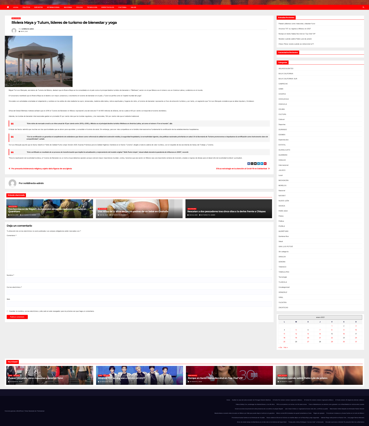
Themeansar (40, 411)
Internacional (53, 7)
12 (296, 334)
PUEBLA (282, 226)
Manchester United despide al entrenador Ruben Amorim (347, 408)
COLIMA (282, 109)
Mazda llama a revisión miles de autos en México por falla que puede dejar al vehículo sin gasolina (244, 413)
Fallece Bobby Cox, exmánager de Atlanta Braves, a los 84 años (255, 404)
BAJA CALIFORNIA (286, 74)
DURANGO (283, 129)
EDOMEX (282, 135)
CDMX (281, 89)
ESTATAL (282, 145)
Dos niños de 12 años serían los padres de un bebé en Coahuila (133, 211)
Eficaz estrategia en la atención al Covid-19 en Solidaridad (241, 169)
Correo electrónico (14, 287)
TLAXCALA (283, 282)
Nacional (68, 7)
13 (308, 334)
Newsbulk (31, 411)
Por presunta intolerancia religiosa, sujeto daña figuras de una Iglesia (41, 169)
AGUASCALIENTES (286, 68)
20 (308, 338)
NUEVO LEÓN (284, 201)
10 (356, 330)
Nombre (10, 275)
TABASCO (282, 267)
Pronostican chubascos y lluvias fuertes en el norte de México (345, 413)
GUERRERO (283, 155)
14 (320, 334)
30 (344, 342)
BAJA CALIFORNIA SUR (288, 79)
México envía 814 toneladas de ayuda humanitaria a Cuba (293, 413)
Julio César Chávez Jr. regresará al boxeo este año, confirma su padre (306, 408)
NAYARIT (282, 196)
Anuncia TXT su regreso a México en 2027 (295, 29)
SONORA (282, 262)
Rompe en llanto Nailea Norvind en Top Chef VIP (297, 34)
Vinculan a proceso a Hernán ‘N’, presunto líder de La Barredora (344, 422)
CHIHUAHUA (284, 99)
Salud (133, 7)
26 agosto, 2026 (16, 381)
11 (284, 334)
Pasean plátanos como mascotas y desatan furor (297, 24)
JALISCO (282, 170)
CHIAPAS (282, 94)
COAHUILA (283, 104)
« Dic (280, 347)
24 (356, 338)
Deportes (38, 7)
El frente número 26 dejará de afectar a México (349, 400)
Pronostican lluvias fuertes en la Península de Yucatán (248, 417)
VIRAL (281, 297)
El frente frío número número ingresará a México (287, 400)
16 (344, 334)
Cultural (122, 7)
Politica (26, 7)
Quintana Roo (284, 236)
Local (16, 7)
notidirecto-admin (28, 29)
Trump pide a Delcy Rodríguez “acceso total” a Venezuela (305, 422)
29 (332, 342)
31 (356, 342)
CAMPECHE (283, 84)
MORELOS (282, 185)
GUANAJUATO (284, 150)
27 (308, 342)
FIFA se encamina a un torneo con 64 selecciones (292, 404)
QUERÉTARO (283, 231)
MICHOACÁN (284, 180)
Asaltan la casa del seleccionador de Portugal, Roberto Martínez (251, 400)
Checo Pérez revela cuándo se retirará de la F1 (296, 44)
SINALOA (282, 257)
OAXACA (282, 206)
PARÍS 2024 (283, 211)
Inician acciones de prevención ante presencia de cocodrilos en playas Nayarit (259, 408)
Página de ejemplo (319, 413)
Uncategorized (284, 287)
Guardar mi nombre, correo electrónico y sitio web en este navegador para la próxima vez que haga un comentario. (51, 311)
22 (332, 338)
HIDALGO (282, 160)
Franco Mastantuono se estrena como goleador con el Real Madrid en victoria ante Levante (336, 404)
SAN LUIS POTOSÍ (286, 246)
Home (228, 400)
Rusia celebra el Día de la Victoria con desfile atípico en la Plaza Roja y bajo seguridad (293, 417)
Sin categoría (16, 18)
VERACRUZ (283, 292)
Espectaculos (107, 7)
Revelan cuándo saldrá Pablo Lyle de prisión (295, 39)
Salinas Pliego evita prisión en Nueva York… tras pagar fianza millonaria (342, 417)
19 (296, 338)
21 (320, 338)
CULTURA (282, 114)
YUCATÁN (282, 302)
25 (284, 342)
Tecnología (92, 7)
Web (8, 299)
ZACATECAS (283, 307)
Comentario (12, 235)
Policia (79, 7)
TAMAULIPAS (284, 272)
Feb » (286, 347)
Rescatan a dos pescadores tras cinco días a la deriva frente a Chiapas (226, 211)
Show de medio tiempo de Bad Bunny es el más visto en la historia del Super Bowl (261, 422)
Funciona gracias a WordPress (14, 411)
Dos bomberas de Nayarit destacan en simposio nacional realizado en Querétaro (47, 210)
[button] (363, 7)
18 (284, 338)
